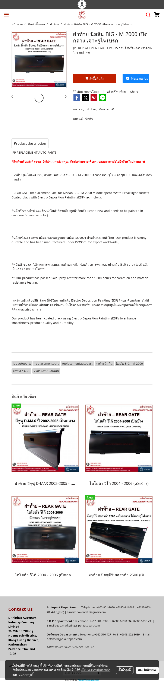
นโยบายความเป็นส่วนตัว (95, 670)
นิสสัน (89, 119)
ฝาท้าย (92, 109)
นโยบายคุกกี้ (26, 674)
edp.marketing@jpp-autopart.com (78, 625)
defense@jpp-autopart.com (64, 639)
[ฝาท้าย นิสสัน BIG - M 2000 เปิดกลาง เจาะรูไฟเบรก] (39, 60)
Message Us (139, 78)
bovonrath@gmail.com (91, 612)
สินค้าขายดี (106, 109)
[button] (147, 15)
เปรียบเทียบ (118, 92)
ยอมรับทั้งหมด (147, 670)
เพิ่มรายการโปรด (87, 92)
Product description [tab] (30, 143)
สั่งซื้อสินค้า (96, 78)
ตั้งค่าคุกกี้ (125, 670)
